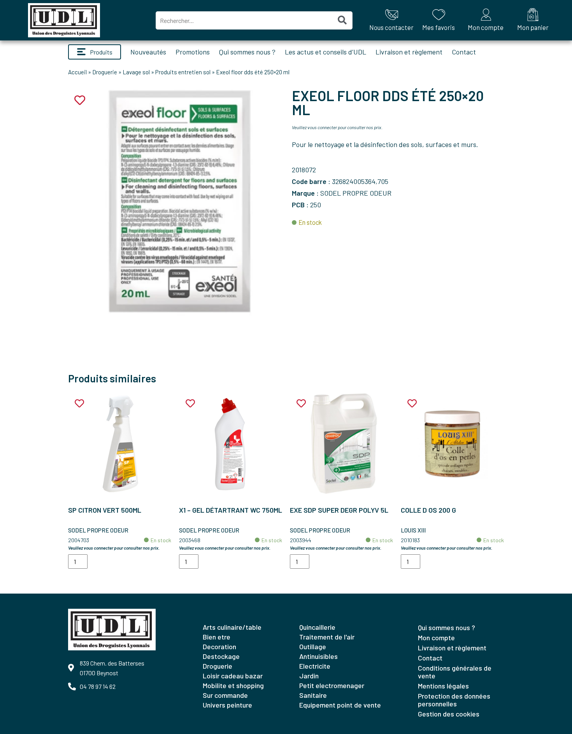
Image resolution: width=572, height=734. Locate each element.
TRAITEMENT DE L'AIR (326, 636)
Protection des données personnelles (454, 700)
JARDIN (309, 675)
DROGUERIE (217, 666)
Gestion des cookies (448, 713)
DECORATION (219, 646)
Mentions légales (443, 685)
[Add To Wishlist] (79, 403)
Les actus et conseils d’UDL (325, 51)
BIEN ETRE (216, 636)
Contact (464, 51)
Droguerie (104, 71)
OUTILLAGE (312, 646)
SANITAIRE (313, 695)
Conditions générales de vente (454, 672)
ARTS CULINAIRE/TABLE (232, 627)
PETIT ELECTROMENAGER (331, 685)
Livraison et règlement (408, 51)
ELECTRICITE (314, 666)
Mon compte (436, 637)
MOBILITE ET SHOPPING (233, 685)
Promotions (192, 51)
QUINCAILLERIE (317, 627)
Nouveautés (148, 51)
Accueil (77, 71)
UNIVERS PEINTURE (227, 705)
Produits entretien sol (183, 71)
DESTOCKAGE (221, 656)
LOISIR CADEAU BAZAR (233, 675)
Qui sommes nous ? (247, 51)
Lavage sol (136, 71)
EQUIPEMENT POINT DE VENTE (340, 705)
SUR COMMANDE (225, 695)
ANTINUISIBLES (318, 656)
